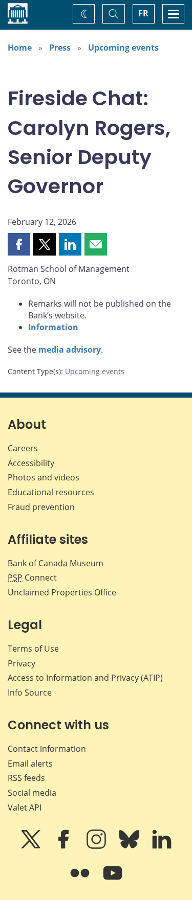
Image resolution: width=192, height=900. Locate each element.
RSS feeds (26, 777)
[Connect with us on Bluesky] (130, 846)
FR (143, 13)
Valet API (24, 807)
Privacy (21, 663)
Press (60, 47)
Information (53, 327)
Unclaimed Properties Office (62, 592)
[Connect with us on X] (31, 846)
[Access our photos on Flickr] (81, 880)
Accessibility (31, 463)
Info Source (30, 692)
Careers (23, 448)
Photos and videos (43, 477)
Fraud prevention (41, 507)
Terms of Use (33, 648)
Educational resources (51, 492)
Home (20, 47)
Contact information (47, 748)
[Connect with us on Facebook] (64, 846)
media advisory (69, 349)
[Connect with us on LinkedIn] (161, 846)
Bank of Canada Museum (55, 563)
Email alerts (30, 763)
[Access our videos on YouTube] (112, 880)
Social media (32, 792)
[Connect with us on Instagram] (97, 846)
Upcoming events (123, 47)
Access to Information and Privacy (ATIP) (85, 677)
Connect (32, 577)
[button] (19, 244)
